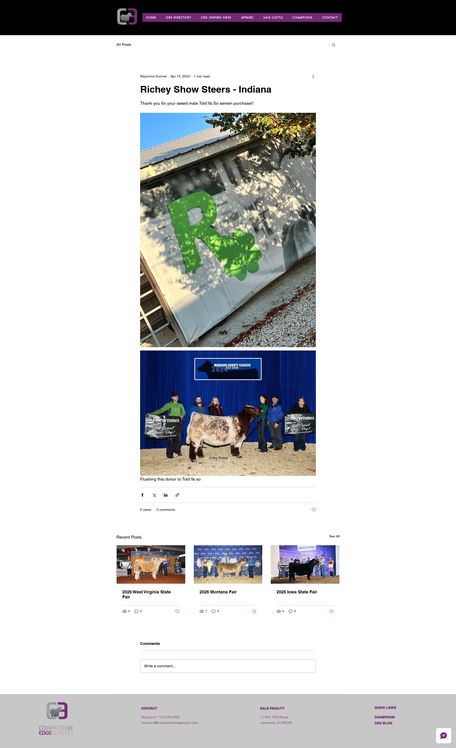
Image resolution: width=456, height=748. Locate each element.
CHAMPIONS (385, 717)
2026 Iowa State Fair (296, 591)
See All (334, 536)
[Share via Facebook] (142, 495)
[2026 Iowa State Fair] (305, 564)
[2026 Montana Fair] (228, 564)
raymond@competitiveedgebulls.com (170, 722)
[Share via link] (177, 495)
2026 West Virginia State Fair (146, 594)
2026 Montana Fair (218, 591)
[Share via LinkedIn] (165, 495)
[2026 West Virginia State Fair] (151, 564)
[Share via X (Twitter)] (154, 495)
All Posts (123, 44)
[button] (333, 45)
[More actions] (313, 76)
